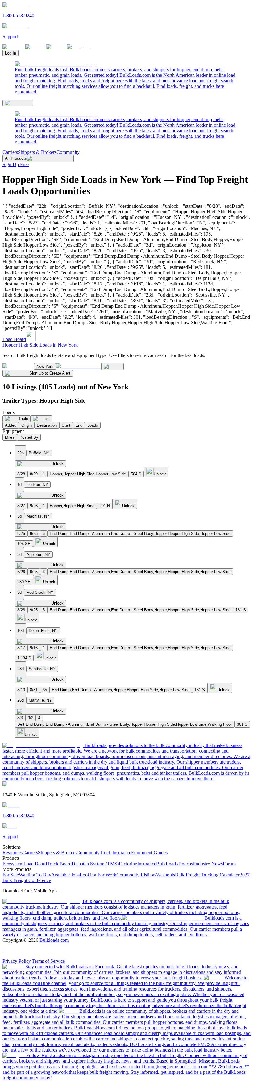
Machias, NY (38, 516)
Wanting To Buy (35, 874)
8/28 (21, 474)
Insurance (146, 863)
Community (68, 152)
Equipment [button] (13, 431)
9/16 (34, 648)
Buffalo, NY (39, 453)
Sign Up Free (15, 164)
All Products (16, 158)
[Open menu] (17, 103)
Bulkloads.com (54, 940)
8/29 (34, 474)
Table (23, 418)
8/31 (34, 689)
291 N (104, 505)
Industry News (208, 863)
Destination (47, 425)
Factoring (128, 863)
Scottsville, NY (42, 669)
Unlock (57, 463)
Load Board (14, 339)
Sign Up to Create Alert (49, 373)
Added (10, 425)
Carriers (10, 152)
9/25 (34, 533)
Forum (229, 863)
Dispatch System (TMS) (95, 863)
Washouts (165, 874)
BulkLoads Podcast (175, 863)
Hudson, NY (37, 484)
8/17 (21, 648)
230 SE (24, 582)
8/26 (21, 533)
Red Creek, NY (40, 592)
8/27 (21, 505)
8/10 (21, 689)
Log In (10, 53)
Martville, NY (40, 700)
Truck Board (59, 863)
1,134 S (24, 658)
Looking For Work (98, 874)
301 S (242, 724)
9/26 (34, 505)
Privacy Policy (16, 961)
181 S (240, 610)
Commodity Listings (136, 874)
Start (66, 425)
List (46, 418)
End (78, 425)
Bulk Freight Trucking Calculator (207, 874)
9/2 (30, 718)
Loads (92, 425)
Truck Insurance (115, 852)
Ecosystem (12, 863)
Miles (10, 437)
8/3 (20, 718)
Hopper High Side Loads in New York (40, 344)
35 (45, 689)
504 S (136, 474)
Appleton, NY (38, 554)
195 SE (24, 543)
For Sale (10, 874)
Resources (12, 852)
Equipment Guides (149, 852)
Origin (26, 425)
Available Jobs (65, 874)
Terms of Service (48, 961)
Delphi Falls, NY (43, 630)
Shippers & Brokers (37, 152)
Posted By (28, 437)
